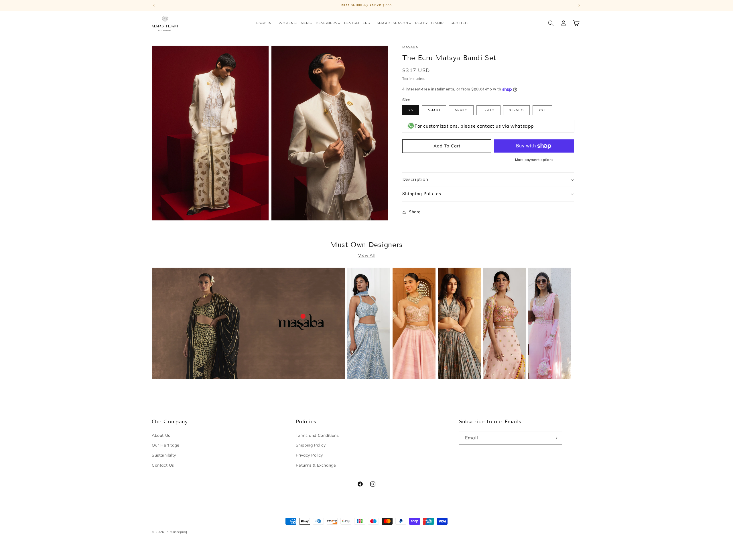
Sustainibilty (164, 455)
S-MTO (434, 110)
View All (366, 255)
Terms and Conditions (317, 435)
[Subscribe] (555, 438)
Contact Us (163, 465)
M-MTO (461, 110)
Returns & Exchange (316, 465)
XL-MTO (516, 110)
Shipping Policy (311, 445)
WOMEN (286, 23)
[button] (286, 23)
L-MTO (488, 110)
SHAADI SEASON (392, 23)
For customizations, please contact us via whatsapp (474, 126)
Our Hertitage (166, 445)
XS (410, 110)
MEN (305, 23)
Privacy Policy (309, 455)
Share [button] (415, 212)
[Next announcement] (579, 5)
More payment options (534, 159)
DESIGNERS (326, 23)
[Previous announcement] (153, 5)
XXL (542, 110)
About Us (161, 435)
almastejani (176, 532)
